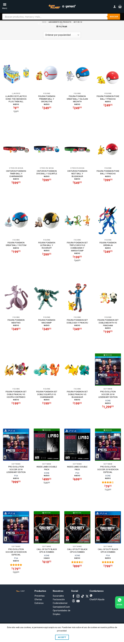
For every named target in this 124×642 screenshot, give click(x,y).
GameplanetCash (61, 607)
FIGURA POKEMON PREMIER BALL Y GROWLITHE (46, 99)
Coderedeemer (60, 603)
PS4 (16, 475)
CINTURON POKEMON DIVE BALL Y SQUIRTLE (46, 172)
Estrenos (39, 603)
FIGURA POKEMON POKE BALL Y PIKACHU (108, 97)
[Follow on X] (87, 596)
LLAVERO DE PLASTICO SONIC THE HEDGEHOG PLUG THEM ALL (16, 99)
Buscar (114, 16)
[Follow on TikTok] (82, 596)
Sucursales (58, 595)
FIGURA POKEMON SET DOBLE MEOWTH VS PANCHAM (108, 323)
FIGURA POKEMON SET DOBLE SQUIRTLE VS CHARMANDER (46, 394)
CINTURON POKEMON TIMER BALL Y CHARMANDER (16, 174)
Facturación (59, 599)
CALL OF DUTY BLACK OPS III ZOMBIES (47, 550)
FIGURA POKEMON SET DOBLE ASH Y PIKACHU (77, 321)
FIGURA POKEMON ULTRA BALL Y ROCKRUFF (46, 245)
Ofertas (38, 599)
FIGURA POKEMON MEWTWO (16, 321)
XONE (108, 400)
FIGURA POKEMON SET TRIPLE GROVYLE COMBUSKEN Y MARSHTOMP (77, 246)
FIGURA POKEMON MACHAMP (46, 321)
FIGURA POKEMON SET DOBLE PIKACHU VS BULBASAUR (77, 394)
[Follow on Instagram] (78, 596)
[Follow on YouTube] (78, 601)
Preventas (39, 595)
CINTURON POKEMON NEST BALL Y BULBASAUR (77, 174)
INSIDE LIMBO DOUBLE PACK (47, 468)
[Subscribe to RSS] (73, 601)
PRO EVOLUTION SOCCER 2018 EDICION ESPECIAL (107, 469)
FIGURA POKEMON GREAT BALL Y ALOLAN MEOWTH (77, 99)
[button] (120, 6)
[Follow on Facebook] (73, 596)
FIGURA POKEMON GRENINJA (108, 244)
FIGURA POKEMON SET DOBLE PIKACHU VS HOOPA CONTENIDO (16, 394)
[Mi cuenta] (114, 6)
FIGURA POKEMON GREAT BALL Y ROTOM (16, 244)
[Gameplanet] (62, 6)
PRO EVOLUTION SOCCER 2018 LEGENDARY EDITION (107, 394)
